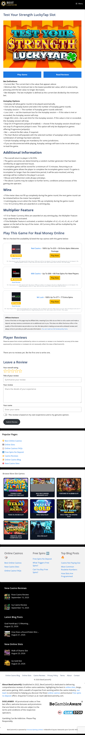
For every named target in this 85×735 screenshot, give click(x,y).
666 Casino (36, 273)
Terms (62, 675)
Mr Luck (40, 297)
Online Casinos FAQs (13, 448)
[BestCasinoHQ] (9, 3)
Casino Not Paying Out (70, 563)
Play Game (22, 74)
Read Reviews (62, 74)
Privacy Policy (52, 675)
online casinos (54, 693)
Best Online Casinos (13, 441)
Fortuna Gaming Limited (35, 730)
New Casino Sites (12, 463)
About (69, 675)
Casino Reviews (11, 456)
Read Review (16, 259)
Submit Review (11, 422)
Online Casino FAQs (12, 570)
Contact (77, 675)
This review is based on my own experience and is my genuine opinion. (38, 414)
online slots (70, 687)
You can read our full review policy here (54, 329)
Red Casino (36, 248)
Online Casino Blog (13, 459)
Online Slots (9, 444)
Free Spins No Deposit (14, 452)
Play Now (55, 255)
